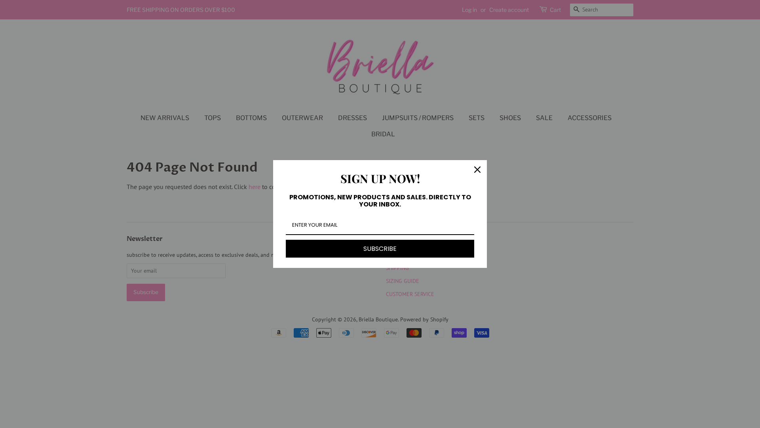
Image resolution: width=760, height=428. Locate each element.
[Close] (477, 169)
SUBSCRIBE (380, 248)
